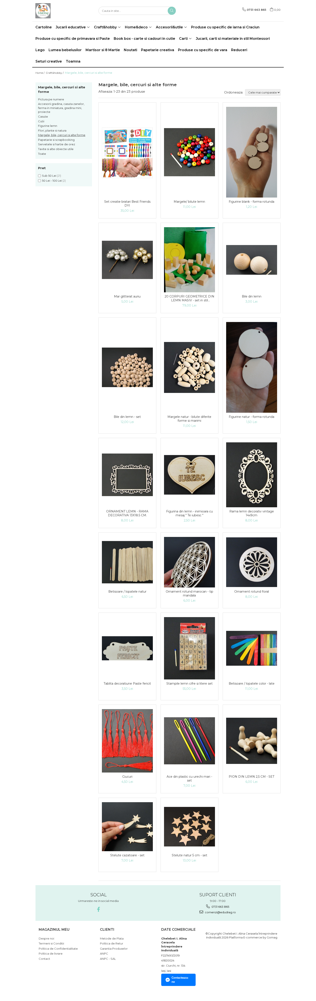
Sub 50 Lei (49, 175)
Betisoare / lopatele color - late (252, 683)
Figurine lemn (47, 125)
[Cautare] (172, 11)
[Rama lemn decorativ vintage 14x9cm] (251, 474)
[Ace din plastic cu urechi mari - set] (189, 740)
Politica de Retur (111, 943)
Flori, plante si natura (52, 130)
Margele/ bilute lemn (189, 202)
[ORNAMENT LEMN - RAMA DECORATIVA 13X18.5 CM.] (127, 475)
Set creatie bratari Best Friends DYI (127, 203)
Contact (44, 958)
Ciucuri (127, 777)
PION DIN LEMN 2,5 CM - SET (251, 777)
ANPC (104, 953)
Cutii (41, 121)
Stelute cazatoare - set (127, 855)
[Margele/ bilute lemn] (189, 152)
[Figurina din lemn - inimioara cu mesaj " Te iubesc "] (189, 475)
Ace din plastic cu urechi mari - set (189, 778)
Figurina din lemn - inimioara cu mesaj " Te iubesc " (189, 513)
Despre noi (46, 938)
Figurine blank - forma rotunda (251, 202)
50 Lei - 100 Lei (52, 180)
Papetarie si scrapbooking (56, 139)
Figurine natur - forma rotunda (251, 417)
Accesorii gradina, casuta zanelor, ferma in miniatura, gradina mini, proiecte (61, 107)
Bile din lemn (251, 296)
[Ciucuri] (127, 741)
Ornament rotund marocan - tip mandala (189, 593)
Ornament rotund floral (251, 591)
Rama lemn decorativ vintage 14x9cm (251, 513)
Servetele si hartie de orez (56, 144)
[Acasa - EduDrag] (56, 10)
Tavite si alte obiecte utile (56, 149)
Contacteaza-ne (180, 979)
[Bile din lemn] (251, 260)
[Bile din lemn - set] (127, 367)
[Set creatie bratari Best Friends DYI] (127, 152)
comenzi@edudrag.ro (220, 912)
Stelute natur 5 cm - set (189, 855)
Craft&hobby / (55, 72)
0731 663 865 (220, 906)
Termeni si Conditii (51, 943)
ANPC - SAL (108, 958)
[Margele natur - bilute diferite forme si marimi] (189, 367)
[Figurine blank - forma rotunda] (251, 152)
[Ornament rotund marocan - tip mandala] (189, 562)
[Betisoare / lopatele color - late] (251, 648)
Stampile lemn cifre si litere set (189, 683)
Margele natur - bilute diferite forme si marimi (189, 419)
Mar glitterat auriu (127, 296)
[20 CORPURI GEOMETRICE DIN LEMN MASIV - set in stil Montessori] (189, 259)
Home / (40, 72)
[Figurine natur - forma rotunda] (251, 367)
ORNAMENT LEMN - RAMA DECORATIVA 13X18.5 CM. (127, 513)
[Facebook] (98, 909)
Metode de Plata (112, 938)
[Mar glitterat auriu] (127, 260)
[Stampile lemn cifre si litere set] (189, 648)
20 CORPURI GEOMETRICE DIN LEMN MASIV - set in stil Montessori (189, 298)
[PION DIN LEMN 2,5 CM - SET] (251, 741)
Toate (42, 153)
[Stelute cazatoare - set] (127, 826)
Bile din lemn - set (127, 417)
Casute (43, 116)
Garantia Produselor (114, 948)
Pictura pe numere (51, 99)
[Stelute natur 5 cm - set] (189, 826)
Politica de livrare (51, 953)
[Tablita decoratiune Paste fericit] (127, 648)
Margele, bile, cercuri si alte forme (61, 135)
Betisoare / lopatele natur (127, 591)
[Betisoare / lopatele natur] (127, 562)
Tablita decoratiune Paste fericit (127, 683)
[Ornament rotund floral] (251, 562)
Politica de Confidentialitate (58, 948)
